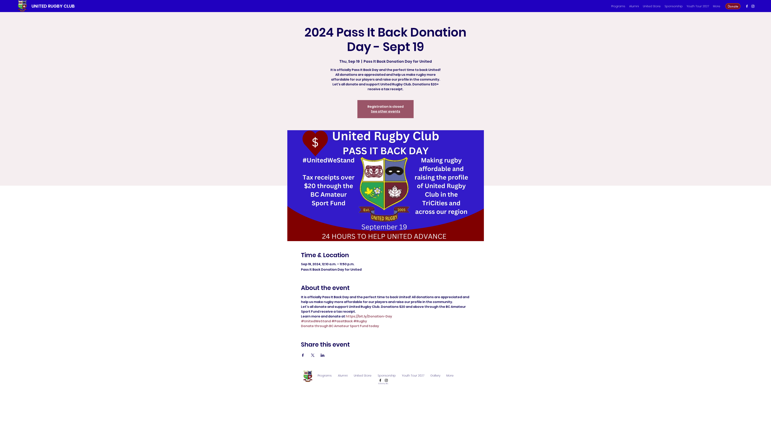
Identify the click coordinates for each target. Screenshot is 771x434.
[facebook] (747, 6)
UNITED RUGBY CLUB (53, 6)
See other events (385, 111)
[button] (618, 6)
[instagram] (753, 6)
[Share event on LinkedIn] (322, 355)
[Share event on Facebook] (303, 355)
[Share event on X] (313, 355)
